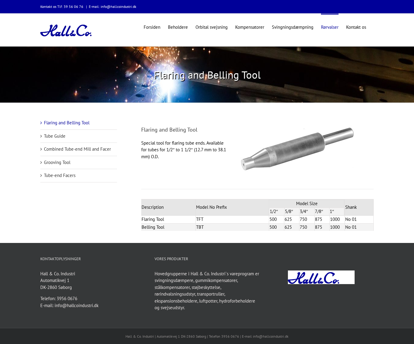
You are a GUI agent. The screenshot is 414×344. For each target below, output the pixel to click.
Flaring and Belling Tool (66, 123)
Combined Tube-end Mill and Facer (77, 149)
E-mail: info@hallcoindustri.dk (112, 6)
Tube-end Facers (59, 175)
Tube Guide (54, 136)
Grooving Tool (57, 162)
